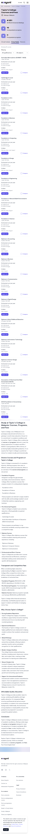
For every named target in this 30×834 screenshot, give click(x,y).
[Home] (2, 6)
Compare (25, 72)
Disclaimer (18, 795)
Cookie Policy (14, 824)
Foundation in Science (7, 218)
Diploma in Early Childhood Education (12, 319)
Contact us (4, 783)
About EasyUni (5, 780)
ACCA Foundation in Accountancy (11, 402)
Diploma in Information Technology (11, 339)
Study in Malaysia (5, 811)
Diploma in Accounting (8, 239)
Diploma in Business (7, 259)
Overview (5, 42)
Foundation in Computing (8, 138)
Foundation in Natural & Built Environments (14, 198)
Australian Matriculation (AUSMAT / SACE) (13, 57)
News (22, 42)
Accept (6, 829)
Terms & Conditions (16, 826)
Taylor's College (16, 6)
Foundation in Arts (6, 98)
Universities (7, 6)
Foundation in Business (8, 118)
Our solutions (19, 780)
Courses (23, 6)
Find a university (5, 795)
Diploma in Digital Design (8, 299)
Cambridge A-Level (7, 78)
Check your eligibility (6, 814)
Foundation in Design (7, 158)
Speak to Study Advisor (7, 808)
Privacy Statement (20, 788)
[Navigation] (27, 2)
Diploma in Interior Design (9, 359)
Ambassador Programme (7, 786)
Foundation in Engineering (9, 178)
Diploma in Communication (9, 279)
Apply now (5, 72)
